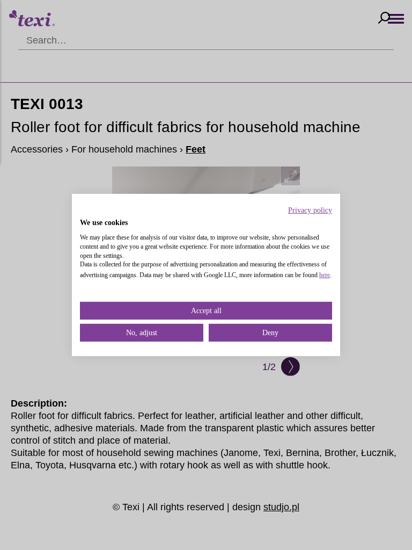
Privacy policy (310, 210)
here (324, 275)
